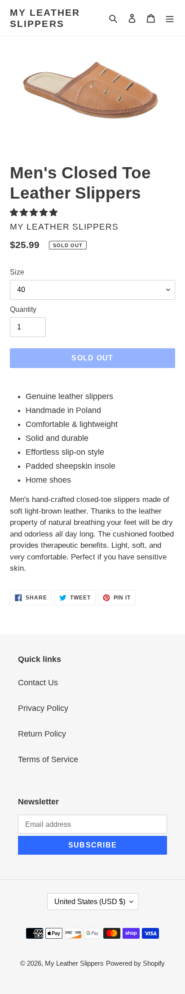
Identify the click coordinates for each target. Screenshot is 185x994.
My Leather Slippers (45, 18)
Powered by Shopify (135, 963)
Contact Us (38, 682)
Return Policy (42, 733)
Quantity (23, 309)
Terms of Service (48, 759)
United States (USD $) (89, 901)
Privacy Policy (43, 708)
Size (17, 272)
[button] (35, 212)
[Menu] (169, 18)
